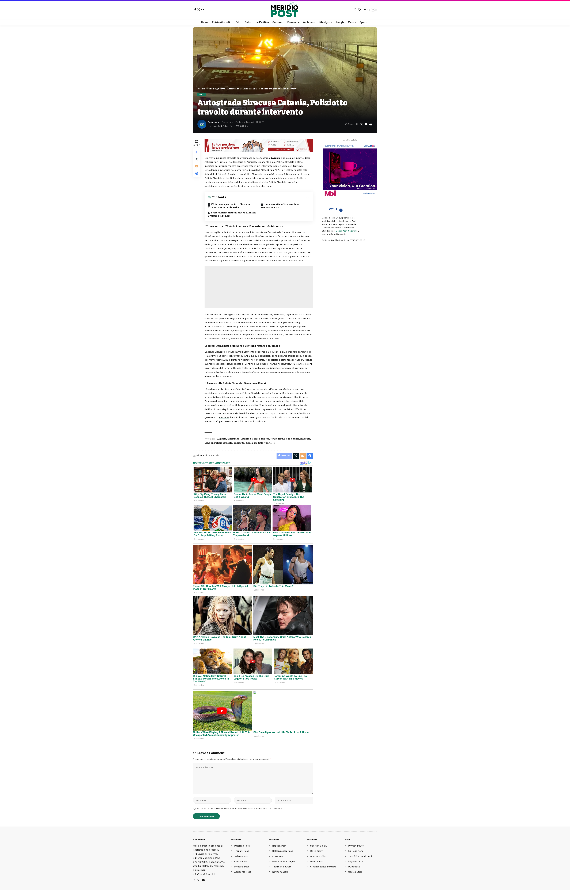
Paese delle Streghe (283, 861)
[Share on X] (361, 124)
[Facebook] (195, 9)
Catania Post (241, 861)
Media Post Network (346, 231)
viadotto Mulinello (264, 443)
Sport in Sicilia (318, 845)
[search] (359, 9)
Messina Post (241, 866)
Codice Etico (355, 871)
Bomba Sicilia (318, 856)
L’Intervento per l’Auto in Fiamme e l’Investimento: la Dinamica (229, 206)
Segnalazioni (355, 861)
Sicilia (249, 443)
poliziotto (238, 443)
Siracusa (224, 417)
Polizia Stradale (223, 443)
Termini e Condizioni (360, 856)
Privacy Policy (356, 845)
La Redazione (356, 851)
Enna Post (278, 856)
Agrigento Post (242, 871)
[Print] (370, 124)
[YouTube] (203, 9)
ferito (273, 439)
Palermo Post (242, 845)
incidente (293, 439)
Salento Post (241, 856)
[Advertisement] (259, 287)
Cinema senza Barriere (323, 866)
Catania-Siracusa (250, 439)
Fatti (202, 94)
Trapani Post (241, 851)
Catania (275, 157)
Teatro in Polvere (282, 866)
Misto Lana (316, 861)
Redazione (213, 122)
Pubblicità (354, 866)
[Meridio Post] (285, 9)
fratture (282, 439)
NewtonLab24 (280, 871)
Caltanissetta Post (282, 851)
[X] (199, 9)
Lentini (209, 443)
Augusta (221, 439)
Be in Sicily (316, 851)
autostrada (233, 439)
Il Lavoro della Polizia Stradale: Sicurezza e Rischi (280, 206)
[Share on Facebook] (357, 124)
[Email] (366, 124)
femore (265, 439)
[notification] (355, 9)
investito (305, 439)
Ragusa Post (279, 845)
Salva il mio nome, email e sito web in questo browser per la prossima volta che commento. (239, 808)
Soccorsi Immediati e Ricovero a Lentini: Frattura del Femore (232, 214)
